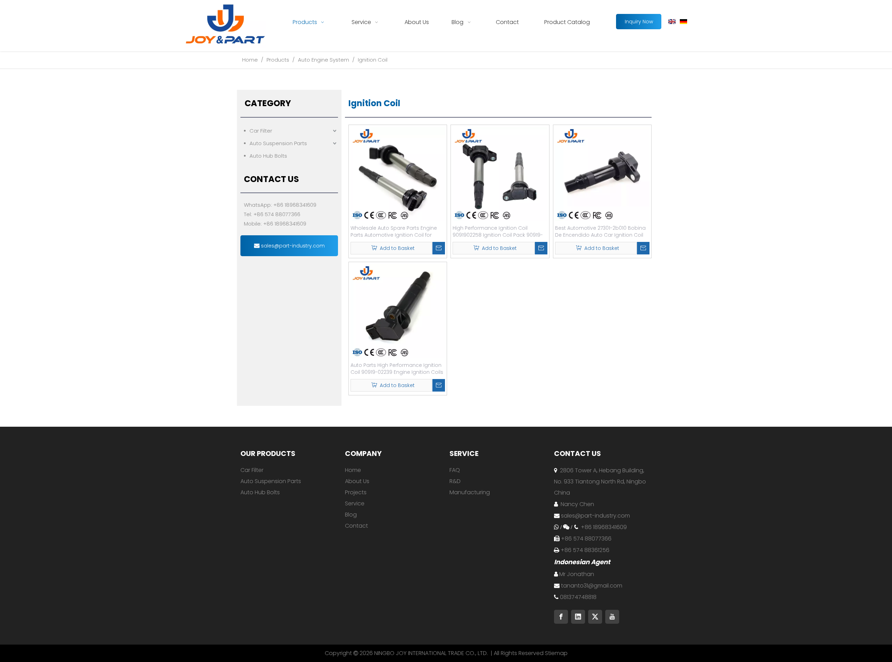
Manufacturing (469, 492)
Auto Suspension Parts (278, 143)
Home (353, 470)
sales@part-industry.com (292, 245)
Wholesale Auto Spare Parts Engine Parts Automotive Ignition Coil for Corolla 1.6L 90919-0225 (394, 231)
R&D (455, 481)
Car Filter (260, 130)
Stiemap (556, 653)
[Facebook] (561, 617)
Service (354, 503)
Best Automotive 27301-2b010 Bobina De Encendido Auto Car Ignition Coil (600, 231)
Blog (351, 515)
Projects (356, 492)
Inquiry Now (639, 21)
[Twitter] (595, 617)
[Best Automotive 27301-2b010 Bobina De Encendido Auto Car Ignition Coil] (602, 173)
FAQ (454, 470)
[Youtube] (612, 617)
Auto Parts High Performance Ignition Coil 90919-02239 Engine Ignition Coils (397, 369)
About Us (357, 481)
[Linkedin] (578, 617)
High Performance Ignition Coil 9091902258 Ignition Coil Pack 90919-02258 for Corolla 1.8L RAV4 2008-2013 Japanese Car (498, 231)
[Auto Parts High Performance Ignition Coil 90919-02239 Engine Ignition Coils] (398, 310)
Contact (356, 526)
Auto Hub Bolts (268, 155)
